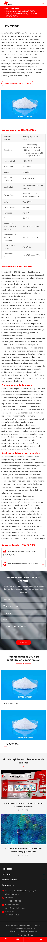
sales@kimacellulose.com (15, 907)
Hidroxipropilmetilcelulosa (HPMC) (20, 11)
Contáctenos (8, 884)
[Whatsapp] (6, 939)
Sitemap (13, 931)
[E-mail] (18, 939)
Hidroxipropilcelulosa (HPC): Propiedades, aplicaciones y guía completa (23, 850)
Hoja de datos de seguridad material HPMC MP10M (20, 553)
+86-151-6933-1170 (13, 901)
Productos (14, 8)
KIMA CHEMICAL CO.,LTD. (31, 925)
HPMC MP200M (11, 743)
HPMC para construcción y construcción (23, 13)
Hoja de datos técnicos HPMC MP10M (23, 563)
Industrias (6, 874)
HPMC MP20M (11, 703)
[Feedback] (41, 939)
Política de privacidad (29, 931)
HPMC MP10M (12, 16)
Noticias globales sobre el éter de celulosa (23, 760)
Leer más (23, 796)
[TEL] (29, 939)
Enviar (23, 642)
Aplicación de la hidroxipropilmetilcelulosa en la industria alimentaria (23, 805)
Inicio (6, 8)
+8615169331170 (12, 914)
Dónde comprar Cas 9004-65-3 (17, 83)
